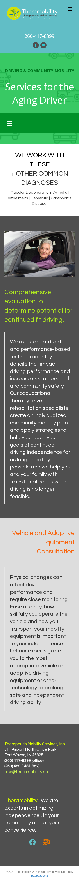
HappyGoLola (39, 875)
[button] (32, 842)
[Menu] (9, 123)
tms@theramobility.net (27, 772)
